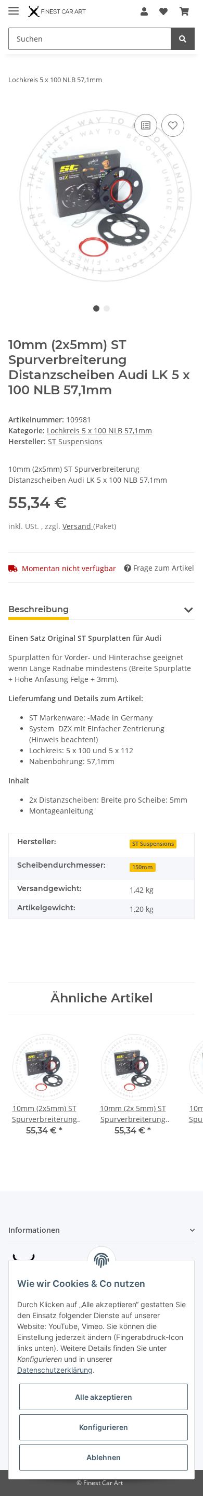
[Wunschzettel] (163, 11)
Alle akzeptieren (103, 1396)
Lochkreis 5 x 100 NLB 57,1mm (99, 430)
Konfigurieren (103, 1427)
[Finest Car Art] (57, 11)
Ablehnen (103, 1457)
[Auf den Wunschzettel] (172, 125)
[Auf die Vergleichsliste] (145, 125)
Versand (77, 526)
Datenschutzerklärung (55, 1369)
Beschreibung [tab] (38, 609)
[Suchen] (183, 39)
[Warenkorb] (184, 11)
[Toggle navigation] (13, 6)
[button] (144, 11)
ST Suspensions (153, 843)
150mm (142, 867)
